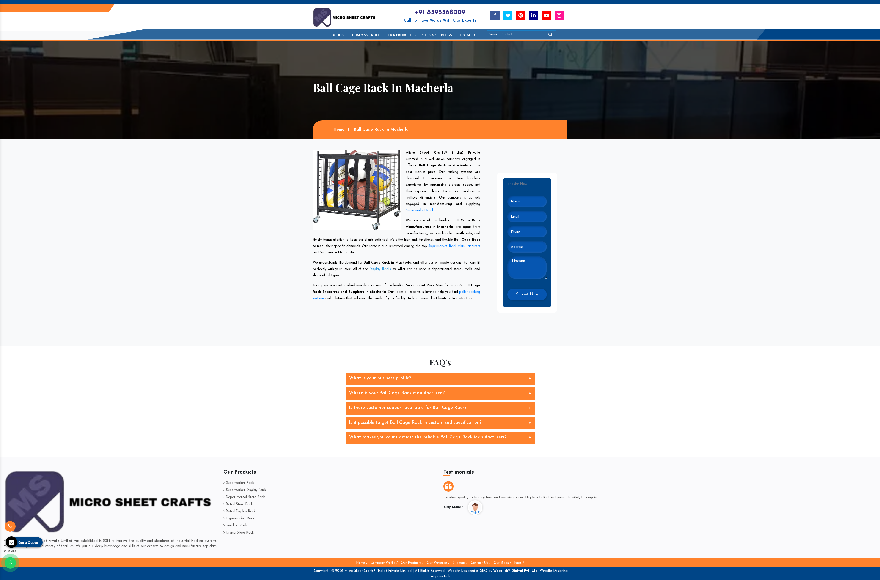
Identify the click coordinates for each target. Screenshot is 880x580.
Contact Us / (481, 563)
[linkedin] (533, 15)
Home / (362, 563)
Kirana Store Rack (239, 532)
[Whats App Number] (10, 563)
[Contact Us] (10, 526)
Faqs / (519, 563)
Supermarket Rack (420, 210)
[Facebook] (495, 15)
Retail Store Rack (239, 504)
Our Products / (412, 563)
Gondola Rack (236, 525)
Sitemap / (460, 563)
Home (341, 35)
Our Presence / (438, 563)
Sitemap (429, 35)
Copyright (321, 571)
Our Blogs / (502, 563)
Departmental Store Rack (245, 497)
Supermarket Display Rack (245, 490)
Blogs (446, 35)
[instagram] (559, 15)
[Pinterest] (520, 15)
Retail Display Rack (240, 511)
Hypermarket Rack (239, 518)
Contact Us (467, 35)
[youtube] (546, 15)
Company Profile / (384, 563)
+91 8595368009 (440, 12)
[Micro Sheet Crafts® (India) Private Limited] (345, 17)
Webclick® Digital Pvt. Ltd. (516, 571)
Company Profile (367, 35)
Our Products (401, 35)
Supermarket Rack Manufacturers (454, 246)
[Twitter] (507, 15)
